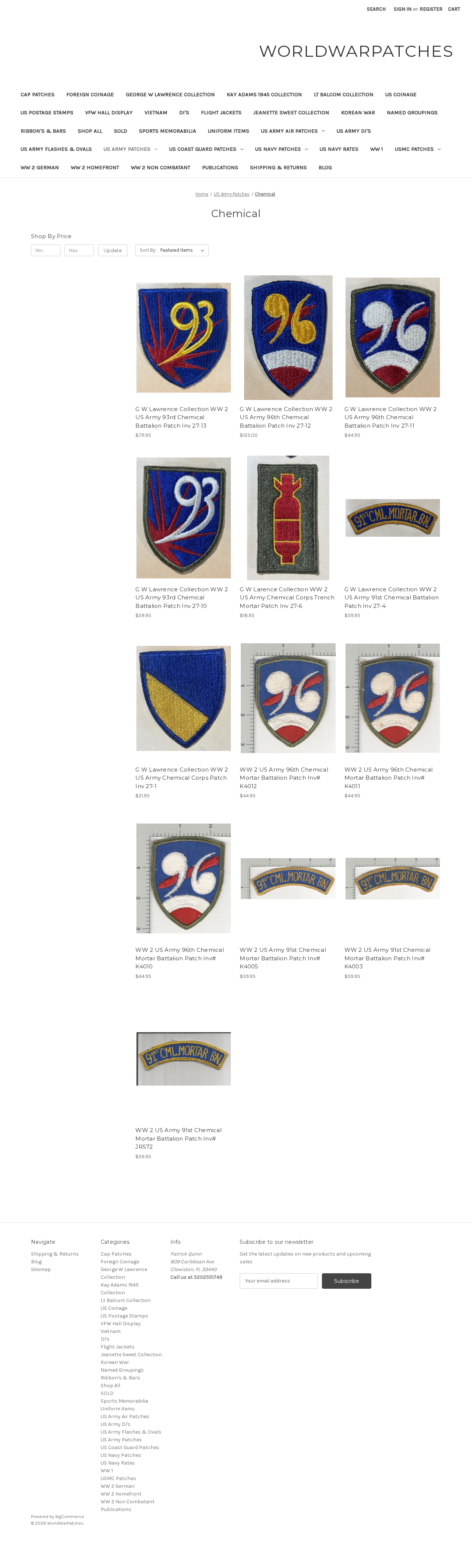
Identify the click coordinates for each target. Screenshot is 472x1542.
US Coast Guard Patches (202, 149)
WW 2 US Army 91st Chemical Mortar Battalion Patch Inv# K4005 (283, 958)
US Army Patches (127, 149)
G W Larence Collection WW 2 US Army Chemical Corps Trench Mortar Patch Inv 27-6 (287, 597)
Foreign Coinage (90, 94)
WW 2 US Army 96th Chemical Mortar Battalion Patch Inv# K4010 (179, 958)
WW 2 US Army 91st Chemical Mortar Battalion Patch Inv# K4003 (387, 958)
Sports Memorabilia (167, 131)
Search (376, 9)
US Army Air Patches (289, 131)
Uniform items (228, 131)
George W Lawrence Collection (170, 94)
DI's (184, 112)
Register (431, 9)
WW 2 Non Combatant (160, 167)
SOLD (120, 131)
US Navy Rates (339, 149)
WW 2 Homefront (95, 167)
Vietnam (156, 112)
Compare (181, 338)
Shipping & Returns (278, 167)
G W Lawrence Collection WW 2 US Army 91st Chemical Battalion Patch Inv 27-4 (391, 597)
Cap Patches (38, 94)
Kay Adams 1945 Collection (264, 94)
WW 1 (376, 149)
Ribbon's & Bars (43, 131)
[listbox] (183, 250)
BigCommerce (69, 1516)
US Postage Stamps (47, 112)
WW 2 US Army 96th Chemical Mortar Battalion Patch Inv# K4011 (388, 778)
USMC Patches (414, 149)
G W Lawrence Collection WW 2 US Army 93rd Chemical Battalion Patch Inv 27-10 (181, 597)
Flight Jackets (221, 112)
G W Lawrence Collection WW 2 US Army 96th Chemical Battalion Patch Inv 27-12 (286, 417)
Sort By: (148, 250)
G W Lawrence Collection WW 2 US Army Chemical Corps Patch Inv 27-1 (181, 778)
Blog (325, 167)
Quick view (182, 324)
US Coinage (401, 94)
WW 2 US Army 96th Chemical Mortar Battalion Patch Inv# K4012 (284, 778)
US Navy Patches (278, 149)
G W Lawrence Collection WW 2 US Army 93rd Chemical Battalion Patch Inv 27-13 (181, 417)
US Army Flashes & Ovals (56, 149)
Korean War (358, 112)
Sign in (403, 9)
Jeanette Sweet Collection (291, 112)
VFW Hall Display (109, 112)
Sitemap (41, 1269)
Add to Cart (184, 351)
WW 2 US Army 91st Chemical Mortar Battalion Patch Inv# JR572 (178, 1138)
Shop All (90, 131)
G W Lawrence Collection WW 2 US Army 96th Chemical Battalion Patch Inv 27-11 (390, 417)
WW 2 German (40, 167)
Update (113, 250)
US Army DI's (354, 131)
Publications (220, 167)
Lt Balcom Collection (344, 94)
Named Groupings (412, 112)
